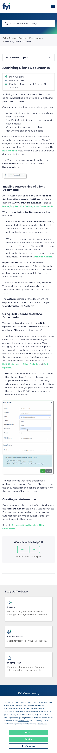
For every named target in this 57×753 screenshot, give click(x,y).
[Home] (6, 6)
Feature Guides (17, 38)
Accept (28, 732)
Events (11, 607)
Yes (23, 549)
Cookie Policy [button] (23, 721)
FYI (4, 38)
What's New (14, 663)
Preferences (28, 746)
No (34, 549)
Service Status (15, 636)
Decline (28, 739)
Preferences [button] (42, 724)
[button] (28, 57)
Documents (36, 38)
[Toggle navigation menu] (53, 6)
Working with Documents (19, 41)
